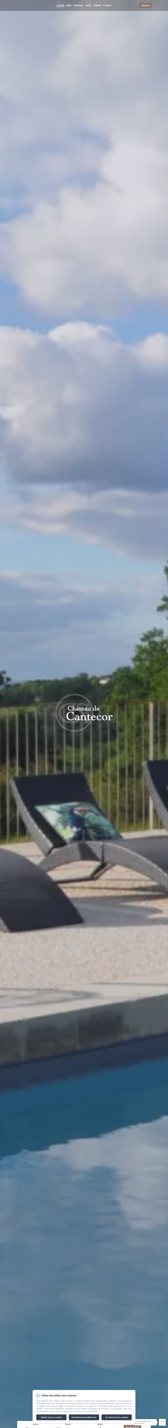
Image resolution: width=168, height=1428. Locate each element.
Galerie (97, 5)
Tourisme (78, 5)
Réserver (145, 5)
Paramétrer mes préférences (84, 1417)
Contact (107, 5)
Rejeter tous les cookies (51, 1417)
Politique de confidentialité (85, 1411)
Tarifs (88, 5)
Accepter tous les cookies (116, 1417)
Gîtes (68, 5)
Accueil (60, 5)
